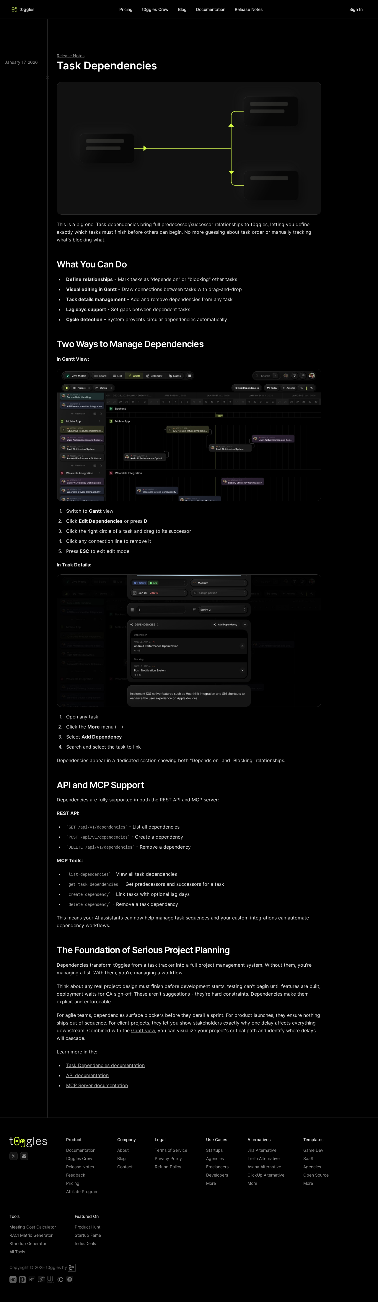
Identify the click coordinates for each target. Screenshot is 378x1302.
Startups (214, 1150)
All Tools (17, 1251)
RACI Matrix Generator (31, 1235)
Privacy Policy (168, 1158)
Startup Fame (88, 1235)
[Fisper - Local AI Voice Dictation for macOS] (69, 1279)
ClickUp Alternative (265, 1174)
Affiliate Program (82, 1191)
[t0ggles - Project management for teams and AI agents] (31, 1279)
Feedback (75, 1174)
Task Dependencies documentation (105, 1065)
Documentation (80, 1150)
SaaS (308, 1158)
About (123, 1150)
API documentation (87, 1075)
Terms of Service (171, 1150)
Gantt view (143, 1030)
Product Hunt (87, 1226)
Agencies (215, 1158)
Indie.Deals (85, 1243)
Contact (125, 1166)
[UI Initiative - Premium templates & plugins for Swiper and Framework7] (50, 1279)
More (211, 1183)
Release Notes (70, 55)
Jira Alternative (261, 1150)
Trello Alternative (263, 1158)
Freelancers (217, 1166)
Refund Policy (168, 1166)
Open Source (316, 1174)
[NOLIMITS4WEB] (71, 1267)
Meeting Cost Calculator (32, 1226)
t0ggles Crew (79, 1158)
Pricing (126, 9)
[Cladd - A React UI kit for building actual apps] (60, 1279)
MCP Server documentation (97, 1085)
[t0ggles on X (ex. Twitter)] (13, 1156)
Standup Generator (27, 1243)
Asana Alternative (264, 1166)
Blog (182, 9)
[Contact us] (24, 1156)
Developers (217, 1174)
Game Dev (313, 1150)
